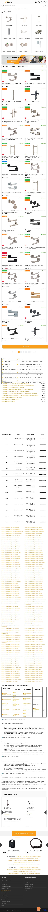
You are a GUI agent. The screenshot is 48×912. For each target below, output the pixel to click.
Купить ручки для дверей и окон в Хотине (10, 659)
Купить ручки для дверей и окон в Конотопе (10, 550)
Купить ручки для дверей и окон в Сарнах (33, 544)
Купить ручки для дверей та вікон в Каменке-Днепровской (11, 625)
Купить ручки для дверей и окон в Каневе (33, 624)
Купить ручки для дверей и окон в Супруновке (11, 544)
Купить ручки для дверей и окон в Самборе (10, 595)
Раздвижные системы (6, 901)
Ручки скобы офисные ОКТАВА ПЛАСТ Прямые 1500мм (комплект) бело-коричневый (8, 810)
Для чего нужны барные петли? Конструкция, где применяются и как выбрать (24, 873)
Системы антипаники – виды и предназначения (28, 867)
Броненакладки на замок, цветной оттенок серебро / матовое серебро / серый (24, 864)
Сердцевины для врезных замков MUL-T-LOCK (17, 860)
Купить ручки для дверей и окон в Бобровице (11, 608)
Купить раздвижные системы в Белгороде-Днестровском (33, 603)
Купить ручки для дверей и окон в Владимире (34, 673)
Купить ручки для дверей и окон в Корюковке (34, 632)
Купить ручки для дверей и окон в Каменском (34, 570)
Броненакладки (4, 894)
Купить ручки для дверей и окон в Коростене (11, 587)
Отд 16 (6, 522)
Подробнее (13, 61)
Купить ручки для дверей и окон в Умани (33, 669)
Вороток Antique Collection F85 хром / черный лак (12, 397)
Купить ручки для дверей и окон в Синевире (33, 677)
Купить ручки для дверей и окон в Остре (10, 648)
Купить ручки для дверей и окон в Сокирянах (11, 657)
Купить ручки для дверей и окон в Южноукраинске (35, 599)
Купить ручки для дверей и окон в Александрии (11, 552)
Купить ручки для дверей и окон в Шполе (33, 663)
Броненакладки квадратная (34, 860)
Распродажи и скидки (29, 884)
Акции (26, 890)
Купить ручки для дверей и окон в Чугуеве (10, 560)
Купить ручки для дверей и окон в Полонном (34, 659)
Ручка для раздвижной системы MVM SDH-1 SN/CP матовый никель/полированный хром (20, 395)
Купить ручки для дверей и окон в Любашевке (11, 639)
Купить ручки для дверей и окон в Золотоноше (11, 566)
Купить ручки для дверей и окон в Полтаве (10, 537)
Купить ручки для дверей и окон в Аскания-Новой (35, 601)
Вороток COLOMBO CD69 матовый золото (10, 399)
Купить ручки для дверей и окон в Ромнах (33, 593)
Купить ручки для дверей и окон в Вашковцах (11, 652)
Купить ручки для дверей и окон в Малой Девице (34, 612)
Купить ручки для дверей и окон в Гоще (9, 681)
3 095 (4, 853)
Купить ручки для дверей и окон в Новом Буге (11, 646)
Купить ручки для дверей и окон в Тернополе (11, 669)
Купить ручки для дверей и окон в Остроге (33, 648)
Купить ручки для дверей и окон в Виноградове (11, 597)
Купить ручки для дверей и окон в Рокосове (10, 677)
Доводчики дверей (5, 899)
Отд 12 (6, 498)
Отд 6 (7, 468)
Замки (3, 882)
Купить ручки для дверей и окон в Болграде (10, 610)
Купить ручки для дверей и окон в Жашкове (10, 601)
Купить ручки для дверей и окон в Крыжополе (11, 637)
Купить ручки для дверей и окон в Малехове (34, 639)
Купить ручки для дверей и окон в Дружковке (11, 613)
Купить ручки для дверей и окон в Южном (33, 675)
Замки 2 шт (19, 856)
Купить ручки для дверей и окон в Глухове (33, 615)
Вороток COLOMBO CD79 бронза (8, 401)
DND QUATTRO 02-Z (7, 699)
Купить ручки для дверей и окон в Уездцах (10, 663)
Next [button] (45, 812)
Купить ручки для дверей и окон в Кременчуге (34, 679)
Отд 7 (7, 474)
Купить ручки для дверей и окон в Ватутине (10, 671)
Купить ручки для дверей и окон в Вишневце (11, 673)
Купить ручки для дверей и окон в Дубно (10, 583)
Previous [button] (3, 812)
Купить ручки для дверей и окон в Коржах (10, 628)
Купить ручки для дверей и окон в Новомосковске (35, 562)
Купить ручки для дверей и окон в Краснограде (11, 635)
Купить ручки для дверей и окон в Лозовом (10, 589)
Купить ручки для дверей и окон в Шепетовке (11, 577)
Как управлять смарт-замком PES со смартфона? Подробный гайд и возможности (24, 869)
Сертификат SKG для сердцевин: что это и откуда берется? (24, 871)
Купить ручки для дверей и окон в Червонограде (34, 568)
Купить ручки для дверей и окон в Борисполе (34, 552)
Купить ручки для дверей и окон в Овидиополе (11, 650)
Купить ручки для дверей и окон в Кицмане (33, 681)
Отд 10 (6, 492)
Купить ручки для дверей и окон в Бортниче (33, 610)
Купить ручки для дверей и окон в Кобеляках (34, 630)
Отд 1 (7, 438)
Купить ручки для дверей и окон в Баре (9, 602)
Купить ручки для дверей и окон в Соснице (33, 665)
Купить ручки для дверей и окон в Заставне (33, 654)
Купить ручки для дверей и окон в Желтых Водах (11, 679)
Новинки (26, 880)
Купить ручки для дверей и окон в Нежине (10, 575)
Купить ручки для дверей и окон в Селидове (33, 575)
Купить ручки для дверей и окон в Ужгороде (34, 595)
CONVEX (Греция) (5, 709)
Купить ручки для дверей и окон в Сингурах (10, 665)
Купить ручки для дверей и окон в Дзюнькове (34, 671)
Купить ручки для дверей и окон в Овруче (33, 591)
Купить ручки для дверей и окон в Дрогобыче (34, 581)
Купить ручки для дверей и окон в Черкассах (11, 542)
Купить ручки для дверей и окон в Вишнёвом (11, 558)
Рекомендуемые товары (29, 886)
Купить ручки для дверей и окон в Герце (10, 654)
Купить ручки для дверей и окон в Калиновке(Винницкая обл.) (8, 622)
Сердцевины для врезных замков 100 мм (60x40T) (24, 862)
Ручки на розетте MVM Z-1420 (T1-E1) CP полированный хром (31, 809)
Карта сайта (3, 910)
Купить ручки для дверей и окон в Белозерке (34, 558)
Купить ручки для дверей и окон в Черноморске (11, 568)
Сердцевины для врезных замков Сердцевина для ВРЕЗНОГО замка (24, 858)
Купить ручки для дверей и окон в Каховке (33, 619)
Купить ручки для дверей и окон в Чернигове (34, 542)
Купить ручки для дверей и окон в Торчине (10, 579)
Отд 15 (6, 516)
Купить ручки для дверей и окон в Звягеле (33, 550)
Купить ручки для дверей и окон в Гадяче (10, 615)
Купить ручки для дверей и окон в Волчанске (34, 597)
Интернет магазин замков (6, 8)
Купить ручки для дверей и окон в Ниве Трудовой (35, 644)
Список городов (26, 910)
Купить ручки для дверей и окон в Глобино (10, 585)
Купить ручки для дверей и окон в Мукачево (33, 573)
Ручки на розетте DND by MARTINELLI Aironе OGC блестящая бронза (15, 383)
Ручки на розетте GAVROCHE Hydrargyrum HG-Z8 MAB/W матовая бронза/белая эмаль (19, 393)
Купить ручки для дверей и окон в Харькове (33, 539)
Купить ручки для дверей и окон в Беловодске (34, 606)
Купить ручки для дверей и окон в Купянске (33, 587)
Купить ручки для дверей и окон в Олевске (33, 646)
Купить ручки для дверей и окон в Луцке (10, 554)
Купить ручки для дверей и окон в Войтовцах (11, 675)
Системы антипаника (5, 888)
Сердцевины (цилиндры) (6, 880)
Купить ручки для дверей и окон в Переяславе (11, 564)
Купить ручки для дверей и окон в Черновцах (34, 650)
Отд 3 (7, 450)
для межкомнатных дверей (16, 694)
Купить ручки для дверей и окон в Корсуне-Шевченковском (10, 633)
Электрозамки (4, 884)
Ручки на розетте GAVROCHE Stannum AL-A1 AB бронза (13, 387)
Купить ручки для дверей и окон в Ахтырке (33, 566)
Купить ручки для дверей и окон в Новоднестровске (12, 656)
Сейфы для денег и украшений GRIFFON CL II (32, 856)
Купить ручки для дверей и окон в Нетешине (10, 644)
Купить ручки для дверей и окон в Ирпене (10, 548)
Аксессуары (4, 903)
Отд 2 (7, 444)
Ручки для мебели (5, 892)
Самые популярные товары (24, 833)
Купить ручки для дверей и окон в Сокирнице (34, 577)
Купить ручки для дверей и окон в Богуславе (34, 608)
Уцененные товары (28, 888)
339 (28, 853)
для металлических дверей (36, 709)
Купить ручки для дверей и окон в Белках (10, 606)
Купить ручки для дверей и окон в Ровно (33, 537)
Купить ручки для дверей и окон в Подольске (34, 564)
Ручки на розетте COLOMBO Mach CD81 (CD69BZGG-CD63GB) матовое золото (17, 389)
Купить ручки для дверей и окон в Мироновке (34, 641)
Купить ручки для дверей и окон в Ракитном (34, 661)
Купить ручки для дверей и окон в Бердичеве (11, 546)
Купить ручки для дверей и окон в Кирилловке (34, 628)
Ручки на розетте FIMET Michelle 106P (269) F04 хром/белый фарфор (15, 391)
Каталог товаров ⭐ (15, 8)
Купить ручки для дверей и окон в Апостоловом (11, 581)
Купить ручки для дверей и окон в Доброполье (34, 560)
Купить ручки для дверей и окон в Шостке (33, 548)
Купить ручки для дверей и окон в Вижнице (33, 652)
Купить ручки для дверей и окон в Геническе (34, 546)
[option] (13, 812)
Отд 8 (7, 480)
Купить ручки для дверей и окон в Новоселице (34, 656)
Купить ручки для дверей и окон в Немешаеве (34, 589)
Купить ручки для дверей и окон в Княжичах (11, 630)
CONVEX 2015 (17, 709)
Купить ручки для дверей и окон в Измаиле (10, 619)
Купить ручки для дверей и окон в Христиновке (11, 617)
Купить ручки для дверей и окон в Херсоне (10, 541)
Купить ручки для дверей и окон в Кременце (10, 562)
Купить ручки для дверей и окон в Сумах (10, 539)
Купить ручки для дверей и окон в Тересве (33, 667)
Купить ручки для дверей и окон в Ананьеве (33, 579)
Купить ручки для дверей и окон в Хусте (33, 617)
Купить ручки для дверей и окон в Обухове (10, 591)
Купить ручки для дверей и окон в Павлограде (11, 556)
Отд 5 (7, 462)
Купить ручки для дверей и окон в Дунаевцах (34, 613)
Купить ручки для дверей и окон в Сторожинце (34, 657)
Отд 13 (6, 504)
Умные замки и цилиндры (6, 886)
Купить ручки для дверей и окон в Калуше (33, 585)
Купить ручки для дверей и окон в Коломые (10, 571)
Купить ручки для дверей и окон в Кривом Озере (34, 635)
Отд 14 (6, 510)
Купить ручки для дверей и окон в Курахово (33, 637)
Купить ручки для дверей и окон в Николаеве (11, 535)
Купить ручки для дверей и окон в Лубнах (10, 573)
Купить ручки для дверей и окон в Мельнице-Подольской (11, 642)
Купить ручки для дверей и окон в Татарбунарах (11, 667)
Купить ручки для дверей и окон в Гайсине (33, 583)
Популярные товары (28, 882)
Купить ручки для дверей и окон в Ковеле (33, 571)
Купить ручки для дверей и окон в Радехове (10, 661)
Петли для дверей (5, 897)
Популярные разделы (18, 910)
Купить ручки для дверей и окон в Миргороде (34, 554)
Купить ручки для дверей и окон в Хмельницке (34, 541)
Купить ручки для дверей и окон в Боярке (10, 612)
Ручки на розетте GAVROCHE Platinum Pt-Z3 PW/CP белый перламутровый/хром (18, 385)
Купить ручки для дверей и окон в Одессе (33, 535)
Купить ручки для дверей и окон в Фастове (10, 570)
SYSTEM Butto (6, 714)
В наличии (21, 70)
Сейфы (3, 905)
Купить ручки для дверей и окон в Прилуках (10, 593)
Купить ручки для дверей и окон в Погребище (34, 556)
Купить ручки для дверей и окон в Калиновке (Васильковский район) (34, 622)
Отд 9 (7, 486)
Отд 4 (7, 456)
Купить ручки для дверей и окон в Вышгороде (11, 599)
